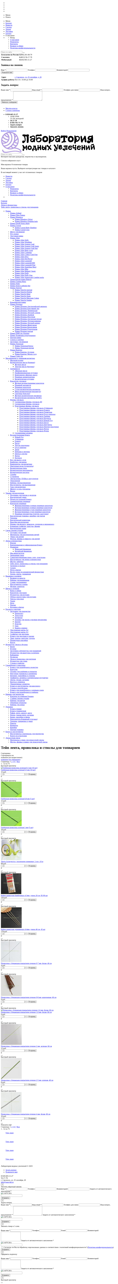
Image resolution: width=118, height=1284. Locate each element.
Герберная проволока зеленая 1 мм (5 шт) (17, 827)
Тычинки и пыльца (17, 566)
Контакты (14, 44)
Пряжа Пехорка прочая (24, 331)
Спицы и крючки (17, 340)
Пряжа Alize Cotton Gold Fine (26, 255)
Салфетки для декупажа (19, 634)
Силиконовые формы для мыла (27, 404)
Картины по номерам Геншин (22, 696)
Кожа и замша (15, 591)
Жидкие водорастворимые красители (29, 383)
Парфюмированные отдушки (26, 373)
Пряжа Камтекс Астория (24, 352)
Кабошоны (14, 655)
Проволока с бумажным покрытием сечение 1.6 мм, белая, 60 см (26, 1012)
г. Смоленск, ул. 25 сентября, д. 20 (28, 77)
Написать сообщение (9, 102)
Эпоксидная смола (13, 738)
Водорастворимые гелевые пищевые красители (33, 508)
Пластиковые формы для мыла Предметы (35, 425)
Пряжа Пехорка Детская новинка (28, 321)
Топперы (13, 518)
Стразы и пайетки (17, 663)
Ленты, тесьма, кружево (19, 680)
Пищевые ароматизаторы (25, 377)
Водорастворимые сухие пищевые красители (32, 512)
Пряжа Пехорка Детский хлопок (27, 313)
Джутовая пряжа (16, 236)
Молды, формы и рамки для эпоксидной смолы (28, 742)
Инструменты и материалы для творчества (27, 734)
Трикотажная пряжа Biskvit (20, 279)
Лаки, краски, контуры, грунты (22, 638)
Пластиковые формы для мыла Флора (34, 431)
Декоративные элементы (20, 684)
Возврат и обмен (16, 46)
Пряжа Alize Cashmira (23, 253)
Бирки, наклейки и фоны (20, 717)
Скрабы (13, 474)
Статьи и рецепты (13, 110)
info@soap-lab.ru (7, 1182)
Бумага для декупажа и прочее (22, 636)
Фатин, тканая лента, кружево (22, 715)
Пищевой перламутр (23, 385)
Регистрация (11, 131)
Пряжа (8, 211)
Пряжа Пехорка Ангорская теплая (28, 319)
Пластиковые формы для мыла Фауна (34, 429)
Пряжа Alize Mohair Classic (25, 271)
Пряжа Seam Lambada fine (20, 286)
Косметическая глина (18, 468)
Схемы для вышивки (18, 582)
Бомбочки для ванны (18, 462)
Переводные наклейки (19, 640)
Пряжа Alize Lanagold (23, 261)
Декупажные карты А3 (19, 632)
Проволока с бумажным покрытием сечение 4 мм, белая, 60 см (25, 1114)
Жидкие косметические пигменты (28, 396)
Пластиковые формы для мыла (27, 406)
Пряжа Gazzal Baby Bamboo (26, 228)
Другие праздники (22, 445)
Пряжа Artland (15, 213)
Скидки (9, 27)
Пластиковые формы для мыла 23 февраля (36, 408)
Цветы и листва (21, 454)
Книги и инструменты (14, 732)
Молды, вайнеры (17, 562)
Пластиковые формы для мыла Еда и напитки (37, 414)
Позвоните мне (7, 72)
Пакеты (13, 723)
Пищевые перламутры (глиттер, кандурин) (32, 514)
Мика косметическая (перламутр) (28, 391)
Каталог (9, 23)
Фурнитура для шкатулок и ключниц (24, 653)
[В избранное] (2, 779)
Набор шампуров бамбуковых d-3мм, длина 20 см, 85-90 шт (24, 895)
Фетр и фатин (15, 570)
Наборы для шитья (17, 701)
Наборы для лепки (17, 705)
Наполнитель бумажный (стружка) (23, 719)
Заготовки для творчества (20, 611)
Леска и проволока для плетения (23, 659)
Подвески (18, 618)
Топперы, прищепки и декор (21, 721)
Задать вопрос (11, 1170)
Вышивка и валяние (13, 576)
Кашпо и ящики (21, 628)
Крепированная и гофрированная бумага (26, 545)
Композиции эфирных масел (26, 375)
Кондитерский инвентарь (20, 520)
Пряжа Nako (15, 284)
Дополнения (15, 481)
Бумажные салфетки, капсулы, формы (25, 526)
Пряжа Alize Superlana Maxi (25, 267)
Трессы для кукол (17, 599)
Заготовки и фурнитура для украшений (25, 651)
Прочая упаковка (17, 730)
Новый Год (19, 437)
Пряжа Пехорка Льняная (24, 315)
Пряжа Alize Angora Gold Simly (27, 246)
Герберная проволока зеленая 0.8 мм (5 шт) (18, 799)
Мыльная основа (16, 360)
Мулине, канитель (17, 586)
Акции (8, 29)
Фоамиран (14, 547)
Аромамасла (15, 369)
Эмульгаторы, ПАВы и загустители (24, 479)
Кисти (12, 642)
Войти (3, 131)
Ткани (12, 601)
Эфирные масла (21, 371)
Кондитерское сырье (18, 528)
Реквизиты (14, 42)
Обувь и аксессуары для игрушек (23, 597)
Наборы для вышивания (19, 580)
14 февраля (19, 439)
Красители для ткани (18, 593)
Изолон (13, 543)
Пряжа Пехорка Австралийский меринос (31, 306)
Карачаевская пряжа (18, 302)
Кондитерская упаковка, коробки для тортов (27, 516)
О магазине (14, 40)
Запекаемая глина (17, 555)
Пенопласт (19, 613)
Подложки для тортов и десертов (23, 495)
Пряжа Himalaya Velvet (23, 219)
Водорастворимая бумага (20, 435)
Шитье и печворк (12, 589)
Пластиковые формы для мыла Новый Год (36, 421)
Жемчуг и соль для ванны (20, 489)
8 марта (18, 441)
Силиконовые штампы (24, 433)
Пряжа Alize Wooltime (23, 242)
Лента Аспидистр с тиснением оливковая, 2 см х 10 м (22, 861)
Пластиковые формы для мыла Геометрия (35, 412)
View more (10, 1133)
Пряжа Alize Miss (21, 269)
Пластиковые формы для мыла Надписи (35, 418)
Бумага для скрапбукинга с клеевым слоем (27, 690)
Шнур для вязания (17, 232)
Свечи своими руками (14, 530)
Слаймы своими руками (19, 698)
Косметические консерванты (21, 470)
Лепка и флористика (14, 541)
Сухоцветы (14, 477)
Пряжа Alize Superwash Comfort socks (29, 277)
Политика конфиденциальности (22, 48)
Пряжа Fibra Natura (17, 215)
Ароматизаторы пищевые (20, 501)
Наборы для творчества (15, 694)
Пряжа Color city (16, 356)
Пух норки (14, 234)
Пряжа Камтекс (16, 350)
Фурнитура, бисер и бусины (17, 645)
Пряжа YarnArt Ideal (22, 294)
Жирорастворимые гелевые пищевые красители (34, 506)
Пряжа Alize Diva (21, 257)
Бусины (13, 649)
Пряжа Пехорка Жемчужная (26, 325)
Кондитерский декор (18, 497)
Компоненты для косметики (21, 464)
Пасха (17, 443)
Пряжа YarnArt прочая (23, 290)
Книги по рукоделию (18, 736)
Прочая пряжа (15, 338)
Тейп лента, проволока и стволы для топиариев (29, 564)
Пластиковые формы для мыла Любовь (34, 416)
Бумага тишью (16, 709)
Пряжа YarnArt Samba (23, 300)
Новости (9, 25)
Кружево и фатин (17, 607)
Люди (17, 450)
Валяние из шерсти (17, 578)
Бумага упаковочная (18, 711)
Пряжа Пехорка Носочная (25, 317)
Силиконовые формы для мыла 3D (28, 402)
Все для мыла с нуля (18, 460)
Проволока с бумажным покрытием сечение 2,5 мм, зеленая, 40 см (27, 1080)
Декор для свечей (17, 537)
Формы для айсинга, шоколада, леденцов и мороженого (32, 524)
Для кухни (19, 615)
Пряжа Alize (15, 238)
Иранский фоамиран (23, 549)
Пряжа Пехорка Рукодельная (26, 329)
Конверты (14, 725)
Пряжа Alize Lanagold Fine (25, 265)
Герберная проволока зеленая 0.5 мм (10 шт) (18, 770)
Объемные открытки (18, 703)
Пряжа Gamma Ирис (18, 282)
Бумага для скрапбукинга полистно (24, 667)
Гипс (17, 626)
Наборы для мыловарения (20, 483)
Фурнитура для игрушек (19, 595)
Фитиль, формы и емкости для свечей (25, 539)
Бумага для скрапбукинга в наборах (24, 692)
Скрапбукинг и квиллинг (16, 665)
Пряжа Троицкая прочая (24, 348)
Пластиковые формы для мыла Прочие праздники (39, 427)
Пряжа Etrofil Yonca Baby (20, 223)
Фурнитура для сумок (18, 661)
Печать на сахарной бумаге (20, 499)
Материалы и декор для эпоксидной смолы (27, 740)
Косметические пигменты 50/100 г (28, 398)
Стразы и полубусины (19, 688)
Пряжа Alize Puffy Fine (23, 275)
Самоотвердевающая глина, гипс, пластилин (27, 557)
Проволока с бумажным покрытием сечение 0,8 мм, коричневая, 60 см (28, 997)
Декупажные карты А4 (19, 630)
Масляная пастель (17, 553)
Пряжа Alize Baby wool (24, 250)
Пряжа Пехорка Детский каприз (27, 323)
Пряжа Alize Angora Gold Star (26, 248)
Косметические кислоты (19, 472)
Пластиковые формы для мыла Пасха (34, 423)
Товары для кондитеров (15, 493)
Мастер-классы (11, 108)
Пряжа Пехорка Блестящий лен (27, 309)
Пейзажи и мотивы (22, 452)
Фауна (17, 456)
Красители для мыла (18, 381)
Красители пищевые (18, 503)
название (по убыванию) (10, 760)
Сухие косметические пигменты (27, 389)
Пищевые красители (23, 387)
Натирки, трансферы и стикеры (22, 676)
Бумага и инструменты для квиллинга (25, 686)
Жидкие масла (20, 365)
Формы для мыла (17, 400)
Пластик (18, 624)
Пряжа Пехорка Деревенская (26, 311)
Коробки (13, 727)
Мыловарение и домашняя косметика (20, 358)
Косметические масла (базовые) (22, 362)
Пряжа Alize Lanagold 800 (25, 263)
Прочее (13, 605)
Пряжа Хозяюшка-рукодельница (22, 335)
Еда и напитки (20, 447)
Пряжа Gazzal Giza (22, 230)
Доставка (9, 31)
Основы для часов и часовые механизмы (31, 620)
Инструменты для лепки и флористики (25, 559)
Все (18, 762)
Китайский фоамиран (23, 551)
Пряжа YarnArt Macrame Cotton (27, 298)
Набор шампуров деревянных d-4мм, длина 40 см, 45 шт (23, 929)
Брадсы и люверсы (17, 682)
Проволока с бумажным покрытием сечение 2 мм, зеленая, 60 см (26, 1046)
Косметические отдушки (24, 379)
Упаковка (9, 707)
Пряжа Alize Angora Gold (24, 244)
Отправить (5, 1198)
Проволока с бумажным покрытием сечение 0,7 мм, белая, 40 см (26, 963)
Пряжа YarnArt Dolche (23, 292)
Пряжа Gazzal (15, 226)
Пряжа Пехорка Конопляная (26, 327)
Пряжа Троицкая (16, 344)
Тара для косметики (18, 487)
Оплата (8, 33)
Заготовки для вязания (19, 342)
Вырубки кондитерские (19, 522)
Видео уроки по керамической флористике (27, 572)
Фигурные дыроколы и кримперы (23, 674)
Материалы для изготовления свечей (24, 535)
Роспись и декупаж (13, 609)
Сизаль (13, 568)
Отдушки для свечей (18, 533)
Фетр (12, 603)
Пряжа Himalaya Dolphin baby (26, 221)
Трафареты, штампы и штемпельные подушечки (29, 678)
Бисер (12, 647)
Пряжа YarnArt (16, 288)
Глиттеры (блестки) (22, 394)
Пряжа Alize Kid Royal (23, 259)
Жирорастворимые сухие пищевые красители (33, 510)
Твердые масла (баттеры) (24, 367)
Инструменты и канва (19, 584)
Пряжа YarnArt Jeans (23, 296)
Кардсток (14, 669)
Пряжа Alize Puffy (22, 273)
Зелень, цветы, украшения (20, 574)
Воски (12, 491)
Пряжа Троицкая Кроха (24, 346)
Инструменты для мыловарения (22, 485)
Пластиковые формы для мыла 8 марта (34, 410)
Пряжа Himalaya (16, 217)
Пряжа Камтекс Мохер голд (26, 354)
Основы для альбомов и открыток (23, 671)
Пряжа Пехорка (16, 304)
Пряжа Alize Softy (22, 240)
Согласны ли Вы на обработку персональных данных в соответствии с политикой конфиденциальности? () (59, 1247)
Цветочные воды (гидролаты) (22, 466)
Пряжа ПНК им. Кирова (19, 333)
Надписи (18, 458)
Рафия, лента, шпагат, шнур (21, 713)
